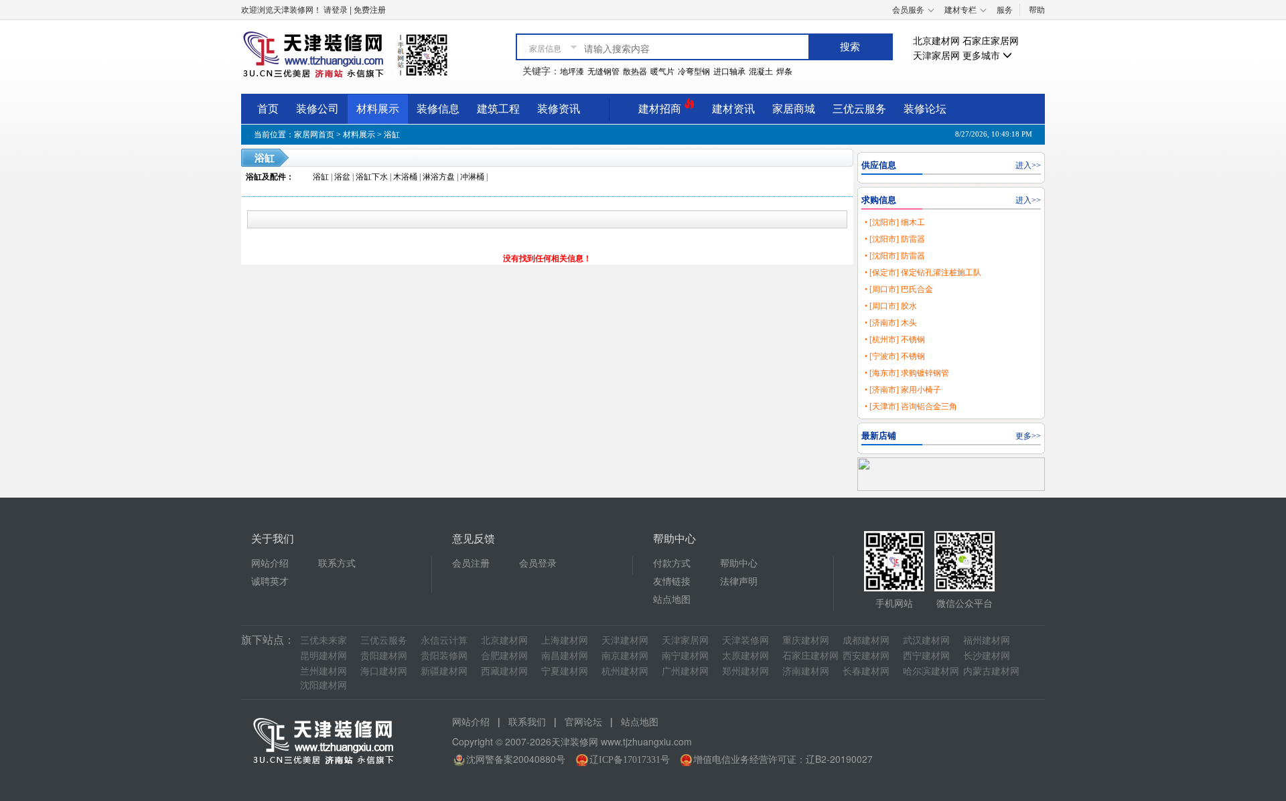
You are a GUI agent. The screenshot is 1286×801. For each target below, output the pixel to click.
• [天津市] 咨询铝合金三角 (911, 406)
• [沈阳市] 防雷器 (895, 239)
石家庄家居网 (990, 41)
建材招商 (661, 109)
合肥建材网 (504, 656)
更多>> (1028, 436)
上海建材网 (564, 641)
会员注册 (471, 564)
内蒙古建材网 (991, 671)
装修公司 (317, 109)
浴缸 (392, 134)
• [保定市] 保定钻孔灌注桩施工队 (923, 272)
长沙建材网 (986, 656)
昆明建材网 (323, 656)
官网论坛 (583, 722)
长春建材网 (866, 671)
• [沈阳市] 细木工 (895, 222)
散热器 (635, 71)
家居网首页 (314, 134)
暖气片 (662, 71)
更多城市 (982, 56)
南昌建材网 (564, 656)
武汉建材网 (926, 641)
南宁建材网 (685, 656)
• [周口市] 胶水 (891, 306)
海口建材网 (383, 671)
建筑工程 (498, 109)
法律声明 (739, 582)
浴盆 (342, 176)
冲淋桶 (472, 176)
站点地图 (672, 600)
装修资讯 (558, 109)
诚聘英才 (270, 582)
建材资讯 (733, 109)
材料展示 (377, 109)
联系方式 (337, 564)
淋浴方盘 (439, 176)
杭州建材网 (624, 671)
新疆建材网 (444, 671)
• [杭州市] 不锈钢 (895, 339)
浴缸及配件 (266, 176)
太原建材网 (745, 656)
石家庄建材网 (810, 656)
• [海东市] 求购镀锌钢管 (907, 373)
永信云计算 (444, 641)
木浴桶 (405, 176)
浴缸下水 (372, 176)
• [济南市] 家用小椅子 (903, 389)
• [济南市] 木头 (891, 322)
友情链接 (672, 582)
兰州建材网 (323, 671)
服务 (1005, 10)
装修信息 (438, 109)
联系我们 (527, 722)
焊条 (784, 71)
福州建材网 (986, 641)
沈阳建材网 (323, 685)
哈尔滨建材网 (931, 671)
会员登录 (538, 564)
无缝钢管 (603, 71)
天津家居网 (936, 56)
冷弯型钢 (694, 71)
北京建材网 (936, 41)
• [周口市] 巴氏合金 (899, 289)
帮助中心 (739, 564)
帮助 (1037, 10)
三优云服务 (859, 109)
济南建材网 (805, 671)
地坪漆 (572, 71)
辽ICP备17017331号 (629, 760)
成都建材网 (866, 641)
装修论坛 (925, 109)
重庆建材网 (805, 641)
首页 (268, 109)
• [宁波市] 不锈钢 (895, 356)
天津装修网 (745, 641)
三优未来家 (323, 641)
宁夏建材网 (564, 671)
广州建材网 (685, 671)
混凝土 (761, 71)
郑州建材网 (745, 671)
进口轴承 (729, 71)
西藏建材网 (504, 671)
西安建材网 (866, 656)
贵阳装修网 (444, 656)
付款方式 (672, 564)
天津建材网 (624, 641)
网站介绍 (270, 564)
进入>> (1028, 165)
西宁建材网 (926, 656)
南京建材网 (624, 656)
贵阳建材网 (383, 656)
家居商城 (793, 109)
